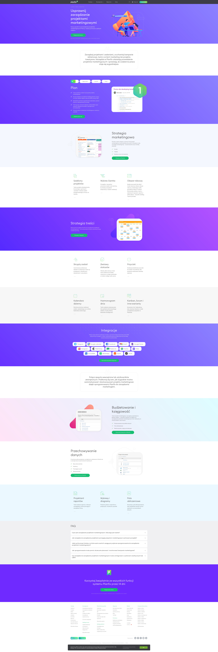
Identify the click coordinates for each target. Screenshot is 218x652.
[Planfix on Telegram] (146, 638)
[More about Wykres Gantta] (101, 193)
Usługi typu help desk (101, 616)
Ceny (128, 615)
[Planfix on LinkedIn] (135, 638)
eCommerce (85, 626)
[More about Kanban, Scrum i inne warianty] (128, 316)
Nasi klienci (129, 613)
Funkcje (128, 611)
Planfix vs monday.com (142, 615)
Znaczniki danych (74, 621)
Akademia (115, 610)
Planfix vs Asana (141, 610)
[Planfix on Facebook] (138, 638)
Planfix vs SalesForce (142, 618)
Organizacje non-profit (101, 631)
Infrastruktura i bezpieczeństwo (118, 643)
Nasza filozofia (130, 608)
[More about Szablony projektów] (74, 197)
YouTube (114, 615)
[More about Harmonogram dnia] (101, 316)
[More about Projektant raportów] (74, 511)
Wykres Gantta (74, 613)
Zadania (72, 615)
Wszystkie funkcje (74, 626)
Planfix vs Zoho (141, 608)
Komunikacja (85, 615)
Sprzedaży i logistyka (101, 610)
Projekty (72, 610)
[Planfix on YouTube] (143, 638)
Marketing (99, 608)
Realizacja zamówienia (117, 620)
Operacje (99, 618)
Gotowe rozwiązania (87, 619)
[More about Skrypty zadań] (74, 276)
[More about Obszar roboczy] (128, 199)
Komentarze (73, 620)
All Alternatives (141, 626)
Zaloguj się (129, 620)
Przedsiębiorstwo (100, 626)
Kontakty (73, 616)
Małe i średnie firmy (101, 629)
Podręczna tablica (86, 613)
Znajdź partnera (116, 621)
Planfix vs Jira (140, 613)
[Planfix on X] (141, 638)
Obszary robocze (74, 623)
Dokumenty (129, 616)
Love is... (128, 624)
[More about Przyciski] (128, 276)
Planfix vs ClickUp (141, 611)
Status (127, 643)
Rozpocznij (143, 2)
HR (97, 611)
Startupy (99, 628)
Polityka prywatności (106, 643)
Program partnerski (117, 623)
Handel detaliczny (86, 624)
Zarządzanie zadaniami (87, 610)
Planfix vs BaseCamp (142, 623)
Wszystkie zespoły (100, 621)
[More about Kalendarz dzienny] (74, 314)
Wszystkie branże (86, 632)
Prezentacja (129, 610)
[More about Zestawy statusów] (101, 279)
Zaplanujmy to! (78, 116)
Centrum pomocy (116, 611)
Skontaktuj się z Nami (117, 608)
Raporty (72, 618)
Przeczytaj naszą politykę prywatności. (129, 647)
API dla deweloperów (117, 625)
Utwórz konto (129, 618)
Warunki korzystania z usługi (95, 643)
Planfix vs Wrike (141, 620)
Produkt (98, 615)
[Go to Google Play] (82, 638)
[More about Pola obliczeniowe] (128, 513)
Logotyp (128, 622)
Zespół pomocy (86, 616)
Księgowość (85, 629)
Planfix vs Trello (141, 616)
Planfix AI (72, 608)
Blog (114, 613)
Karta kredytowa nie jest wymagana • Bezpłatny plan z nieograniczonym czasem (109, 593)
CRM (83, 611)
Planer (72, 611)
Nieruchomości (86, 628)
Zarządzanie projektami (87, 608)
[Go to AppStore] (74, 638)
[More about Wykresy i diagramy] (101, 510)
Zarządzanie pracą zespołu (102, 613)
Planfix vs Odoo (141, 621)
